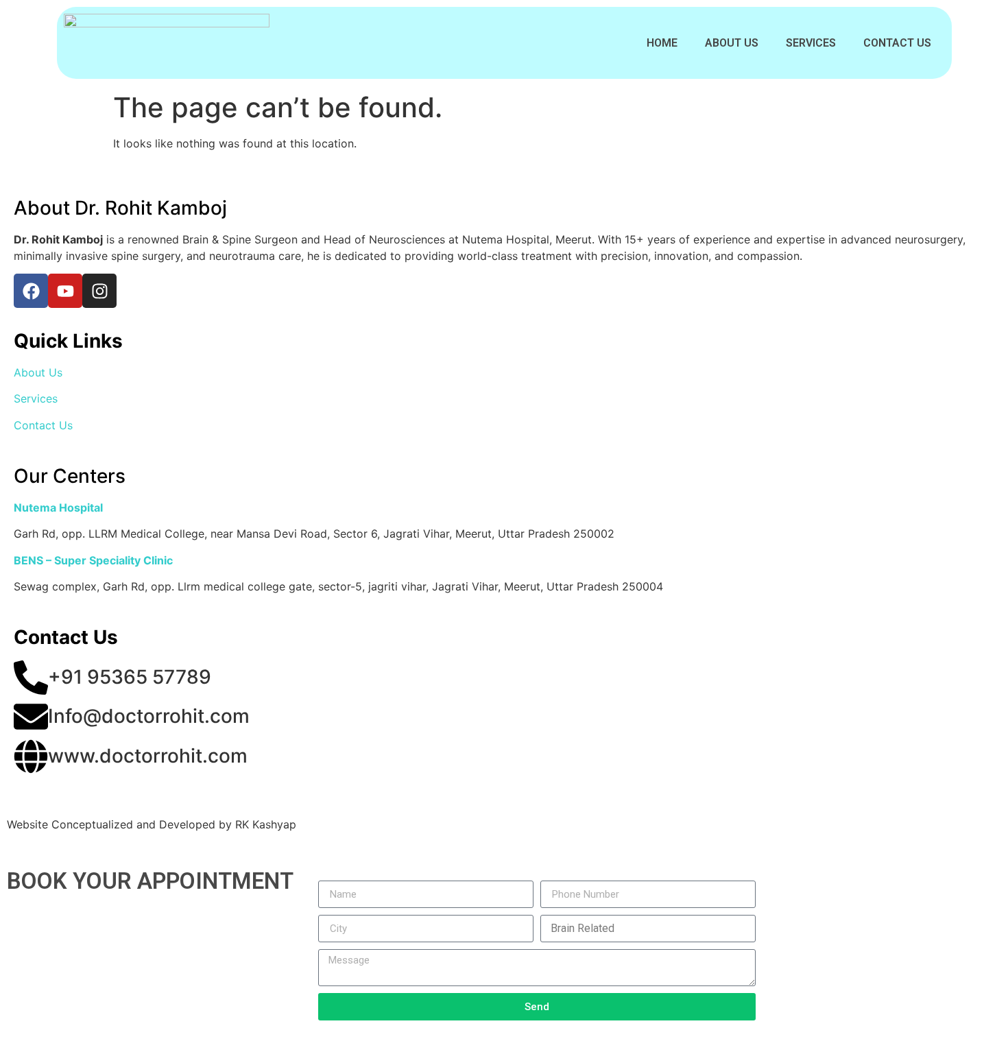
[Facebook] (31, 291)
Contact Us (897, 42)
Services (811, 42)
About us (731, 42)
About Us (38, 372)
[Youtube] (65, 291)
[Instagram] (99, 291)
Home (662, 42)
